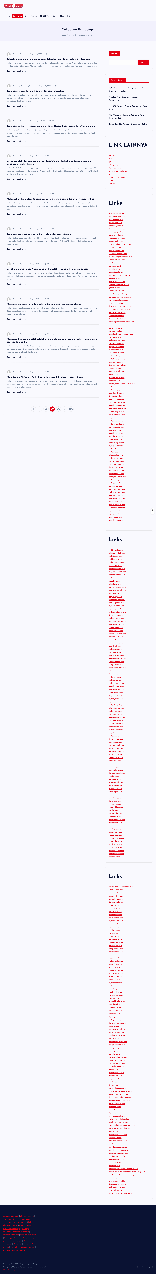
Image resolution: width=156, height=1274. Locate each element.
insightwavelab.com (117, 1045)
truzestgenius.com (116, 662)
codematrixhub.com (117, 449)
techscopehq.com (116, 736)
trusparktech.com (116, 958)
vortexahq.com (115, 933)
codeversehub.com (116, 711)
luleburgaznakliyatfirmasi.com (121, 322)
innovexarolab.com (116, 474)
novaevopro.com (115, 955)
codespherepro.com (117, 480)
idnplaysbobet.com (117, 1116)
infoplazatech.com (116, 584)
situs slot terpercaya (11, 1229)
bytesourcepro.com (116, 702)
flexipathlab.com (116, 807)
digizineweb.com (115, 615)
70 (58, 409)
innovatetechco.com (117, 430)
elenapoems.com (115, 337)
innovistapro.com (116, 989)
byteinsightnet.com (117, 609)
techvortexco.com (116, 578)
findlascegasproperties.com (120, 1091)
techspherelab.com (116, 705)
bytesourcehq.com (116, 606)
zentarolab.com (115, 841)
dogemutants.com (116, 347)
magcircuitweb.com (117, 418)
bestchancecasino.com (118, 1141)
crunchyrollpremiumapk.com (120, 294)
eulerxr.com (113, 1069)
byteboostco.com (116, 652)
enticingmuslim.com (117, 331)
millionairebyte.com (117, 1187)
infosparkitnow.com (117, 575)
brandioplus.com (116, 798)
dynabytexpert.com (117, 773)
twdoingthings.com (117, 356)
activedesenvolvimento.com (120, 1110)
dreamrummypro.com (117, 229)
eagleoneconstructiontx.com (120, 1100)
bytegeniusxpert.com (117, 587)
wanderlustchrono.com (118, 1057)
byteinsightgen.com (117, 464)
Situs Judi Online (67, 16)
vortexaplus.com (115, 813)
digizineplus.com (116, 739)
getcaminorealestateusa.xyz (120, 1193)
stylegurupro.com (116, 1020)
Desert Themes (9, 1270)
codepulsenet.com (116, 730)
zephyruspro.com (116, 758)
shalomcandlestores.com (119, 285)
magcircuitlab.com (116, 646)
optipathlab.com (115, 899)
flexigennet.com (115, 368)
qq (110, 162)
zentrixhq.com (114, 767)
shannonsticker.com (117, 238)
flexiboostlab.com (116, 992)
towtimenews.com (116, 303)
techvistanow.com (116, 628)
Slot (26, 16)
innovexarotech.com (117, 498)
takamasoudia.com (116, 353)
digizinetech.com (116, 467)
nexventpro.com (115, 967)
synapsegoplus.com (117, 723)
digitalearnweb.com (117, 216)
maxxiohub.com (115, 939)
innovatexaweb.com (117, 569)
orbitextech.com (115, 1076)
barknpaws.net (115, 266)
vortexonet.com (115, 912)
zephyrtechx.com (116, 970)
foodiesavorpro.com (117, 1035)
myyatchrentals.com (117, 282)
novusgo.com (114, 1051)
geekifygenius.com (116, 1073)
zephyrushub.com (116, 896)
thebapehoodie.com (117, 325)
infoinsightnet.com (116, 603)
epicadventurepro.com (118, 1042)
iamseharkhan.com (116, 251)
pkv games (23, 54)
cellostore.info (114, 269)
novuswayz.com (115, 976)
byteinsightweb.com (117, 402)
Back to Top (146, 1267)
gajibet (32, 1247)
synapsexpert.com (116, 838)
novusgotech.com (116, 782)
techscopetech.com (116, 683)
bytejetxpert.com (116, 514)
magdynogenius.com (117, 405)
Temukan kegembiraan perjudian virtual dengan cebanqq (39, 234)
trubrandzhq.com (116, 961)
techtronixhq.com (116, 550)
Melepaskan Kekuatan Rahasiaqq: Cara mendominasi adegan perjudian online (50, 199)
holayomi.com (114, 1166)
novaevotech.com (116, 637)
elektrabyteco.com (116, 655)
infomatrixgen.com (116, 470)
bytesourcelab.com (116, 745)
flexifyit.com (114, 776)
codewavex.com (115, 649)
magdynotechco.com (117, 572)
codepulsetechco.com (117, 612)
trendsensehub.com (117, 1063)
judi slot (112, 155)
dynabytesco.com (116, 1017)
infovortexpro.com (116, 501)
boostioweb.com (115, 893)
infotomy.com (114, 381)
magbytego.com (115, 597)
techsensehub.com (116, 562)
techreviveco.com (116, 692)
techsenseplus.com (116, 452)
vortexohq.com (115, 1038)
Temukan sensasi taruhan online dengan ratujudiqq (35, 91)
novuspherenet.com (117, 820)
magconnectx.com (116, 1159)
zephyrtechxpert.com (117, 668)
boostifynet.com (115, 964)
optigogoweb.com (116, 851)
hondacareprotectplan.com (120, 297)
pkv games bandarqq (118, 171)
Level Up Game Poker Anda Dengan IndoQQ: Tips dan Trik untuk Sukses (47, 269)
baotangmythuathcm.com (119, 309)
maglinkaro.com (115, 696)
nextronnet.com (115, 785)
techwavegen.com (116, 458)
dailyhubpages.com (117, 1113)
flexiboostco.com (116, 890)
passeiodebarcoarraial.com (120, 244)
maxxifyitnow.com (116, 751)
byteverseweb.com (116, 714)
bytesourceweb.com (117, 486)
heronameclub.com (116, 371)
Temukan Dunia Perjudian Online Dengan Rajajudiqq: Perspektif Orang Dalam (51, 126)
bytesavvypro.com (116, 461)
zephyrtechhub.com (117, 832)
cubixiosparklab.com (117, 634)
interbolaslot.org (116, 220)
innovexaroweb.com (117, 689)
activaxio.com (114, 1014)
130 (71, 409)
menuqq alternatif (11, 1216)
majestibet (14, 1247)
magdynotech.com (116, 733)
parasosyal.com (115, 328)
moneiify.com (114, 278)
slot (31, 121)
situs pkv (7, 1219)
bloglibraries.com (116, 319)
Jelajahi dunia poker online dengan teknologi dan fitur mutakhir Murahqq (48, 59)
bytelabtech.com (115, 566)
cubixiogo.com (115, 816)
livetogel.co (113, 1085)
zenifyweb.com (115, 1082)
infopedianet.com (116, 727)
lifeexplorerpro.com (117, 1048)
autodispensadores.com (118, 1147)
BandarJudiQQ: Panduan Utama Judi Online (128, 124)
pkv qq (23, 1216)
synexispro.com (115, 1162)
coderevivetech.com (117, 492)
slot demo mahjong (117, 177)
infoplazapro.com (116, 436)
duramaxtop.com (116, 350)
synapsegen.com (115, 804)
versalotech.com (115, 1004)
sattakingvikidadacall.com (119, 1119)
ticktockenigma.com (117, 1066)
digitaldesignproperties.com (120, 257)
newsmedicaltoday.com (118, 1153)
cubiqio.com (114, 1026)
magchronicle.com (116, 393)
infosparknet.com (116, 748)
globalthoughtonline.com (119, 275)
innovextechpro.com (117, 415)
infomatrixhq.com (116, 631)
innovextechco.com (116, 640)
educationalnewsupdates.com (121, 887)
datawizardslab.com (117, 1023)
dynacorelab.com (116, 921)
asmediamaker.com (116, 272)
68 (45, 409)
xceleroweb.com (115, 847)
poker (111, 180)
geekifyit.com (114, 288)
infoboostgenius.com (117, 455)
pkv (110, 159)
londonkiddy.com (116, 1178)
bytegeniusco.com (116, 446)
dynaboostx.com (115, 983)
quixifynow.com (115, 754)
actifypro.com (114, 980)
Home (7, 16)
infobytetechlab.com (117, 477)
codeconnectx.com (116, 618)
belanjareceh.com (116, 235)
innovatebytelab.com (117, 590)
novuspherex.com (116, 952)
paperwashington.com (118, 1135)
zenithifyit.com (115, 936)
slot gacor (28, 1241)
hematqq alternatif (21, 1232)
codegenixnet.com (116, 483)
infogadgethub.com (117, 553)
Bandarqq (17, 16)
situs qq (112, 183)
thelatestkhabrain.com (118, 254)
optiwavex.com (115, 826)
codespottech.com (116, 387)
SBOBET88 (44, 16)
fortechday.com (115, 1190)
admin (14, 54)
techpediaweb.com (116, 424)
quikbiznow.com (115, 844)
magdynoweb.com (116, 686)
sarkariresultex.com (117, 260)
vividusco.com (114, 930)
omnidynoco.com (116, 829)
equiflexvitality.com (117, 1104)
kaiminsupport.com (117, 232)
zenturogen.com (115, 792)
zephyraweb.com (116, 942)
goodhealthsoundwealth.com (121, 334)
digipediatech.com (116, 396)
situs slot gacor (25, 1225)
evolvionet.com (115, 905)
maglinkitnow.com (116, 399)
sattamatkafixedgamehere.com (121, 1125)
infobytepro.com (115, 593)
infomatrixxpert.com (117, 621)
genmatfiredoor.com (117, 1088)
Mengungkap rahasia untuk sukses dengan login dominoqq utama (44, 304)
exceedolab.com (115, 1011)
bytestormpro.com (116, 1054)
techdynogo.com (115, 390)
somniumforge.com (116, 316)
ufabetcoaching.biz (117, 1181)
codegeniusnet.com (117, 600)
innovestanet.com (116, 770)
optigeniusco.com (116, 949)
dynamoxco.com (115, 789)
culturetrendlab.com (117, 1060)
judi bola (22, 86)
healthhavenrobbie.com (118, 1094)
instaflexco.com (115, 986)
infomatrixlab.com (116, 708)
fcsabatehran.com (116, 344)
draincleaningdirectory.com (120, 306)
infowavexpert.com (116, 443)
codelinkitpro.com (116, 556)
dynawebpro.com (116, 801)
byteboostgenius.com (117, 720)
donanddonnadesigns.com (120, 1097)
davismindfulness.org (117, 1184)
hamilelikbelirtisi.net (117, 1001)
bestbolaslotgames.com (118, 1122)
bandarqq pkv (16, 1241)
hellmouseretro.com (117, 340)
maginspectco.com (116, 517)
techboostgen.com (116, 559)
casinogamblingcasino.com (120, 300)
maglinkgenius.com (117, 643)
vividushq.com (114, 810)
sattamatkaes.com (116, 291)
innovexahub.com (116, 918)
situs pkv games (115, 165)
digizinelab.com (115, 674)
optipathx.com (115, 761)
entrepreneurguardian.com (120, 1128)
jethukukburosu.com (117, 313)
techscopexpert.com (117, 421)
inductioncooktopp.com (118, 1150)
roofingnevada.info (117, 1156)
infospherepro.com (116, 1032)
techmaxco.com (115, 1007)
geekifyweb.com (115, 581)
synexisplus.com (115, 908)
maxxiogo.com (115, 779)
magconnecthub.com (117, 717)
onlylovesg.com (115, 1107)
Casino (34, 16)
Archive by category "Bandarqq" (82, 35)
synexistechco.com (116, 924)
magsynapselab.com (117, 408)
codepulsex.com (115, 680)
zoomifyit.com (114, 857)
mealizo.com (114, 263)
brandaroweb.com (116, 854)
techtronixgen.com (116, 412)
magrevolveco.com (116, 495)
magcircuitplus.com (117, 505)
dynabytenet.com (116, 699)
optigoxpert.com (115, 973)
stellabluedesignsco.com (119, 359)
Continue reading (15, 71)
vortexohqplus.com (116, 995)
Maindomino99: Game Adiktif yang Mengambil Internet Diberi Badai (45, 377)
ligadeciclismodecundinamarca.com (123, 1169)
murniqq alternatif (28, 1235)
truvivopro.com (115, 927)
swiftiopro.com (115, 998)
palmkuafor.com (115, 223)
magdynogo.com (116, 520)
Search (114, 54)
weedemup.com (115, 1138)
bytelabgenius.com (116, 427)
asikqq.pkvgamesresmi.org (14, 1250)
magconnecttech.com (117, 1079)
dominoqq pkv (115, 168)
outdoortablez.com (116, 378)
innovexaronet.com (116, 624)
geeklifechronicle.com (117, 1029)
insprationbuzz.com (117, 241)
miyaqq (24, 1247)
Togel (55, 16)
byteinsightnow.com (117, 489)
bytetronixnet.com (116, 511)
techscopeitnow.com (117, 508)
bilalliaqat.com (115, 1144)
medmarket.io (114, 374)
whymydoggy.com (116, 213)
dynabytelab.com (116, 902)
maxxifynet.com (115, 915)
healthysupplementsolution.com (122, 384)
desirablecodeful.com (117, 365)
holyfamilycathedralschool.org (121, 1175)
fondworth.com (115, 247)
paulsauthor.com (115, 362)
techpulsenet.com (116, 665)
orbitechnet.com (115, 823)
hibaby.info (113, 1131)
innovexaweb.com (116, 795)
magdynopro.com (116, 433)
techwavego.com (115, 677)
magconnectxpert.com (118, 658)
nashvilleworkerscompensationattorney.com (127, 1172)
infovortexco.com (116, 671)
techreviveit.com (115, 439)
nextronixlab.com (116, 764)
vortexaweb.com (115, 946)
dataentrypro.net (116, 226)
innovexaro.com (115, 742)
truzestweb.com (115, 835)
